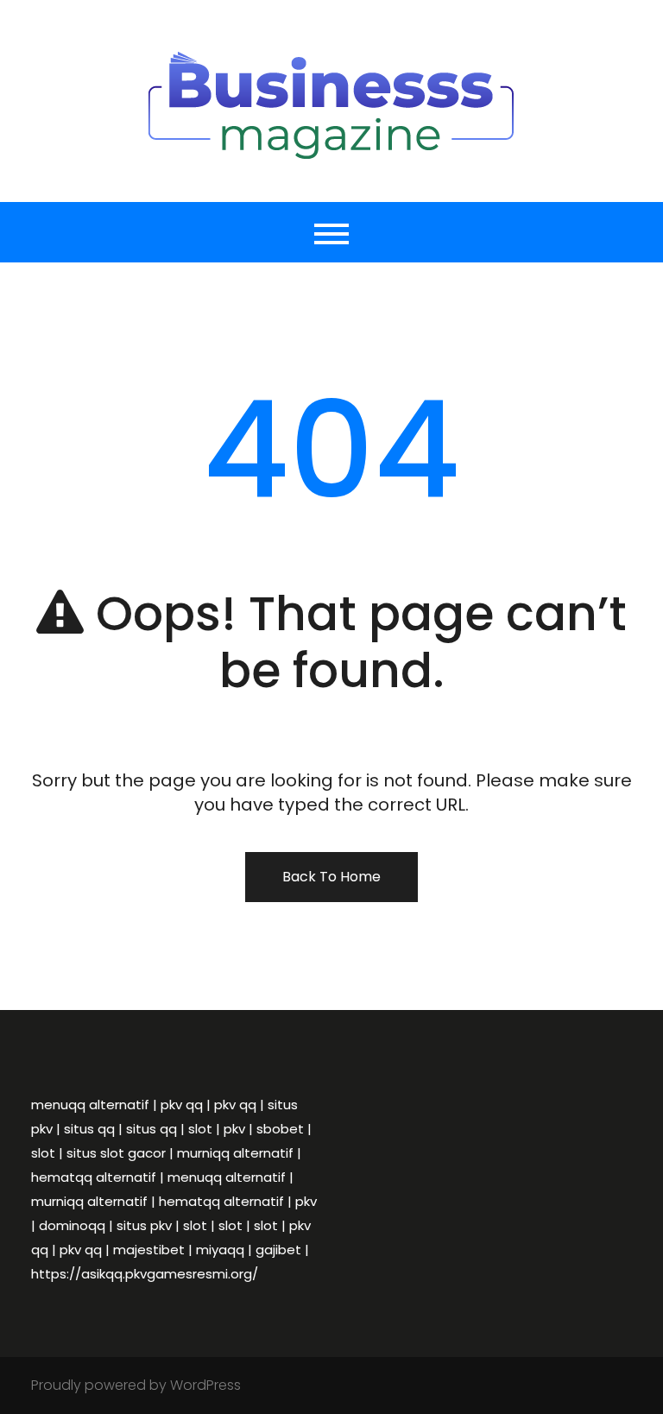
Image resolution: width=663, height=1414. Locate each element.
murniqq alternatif (235, 1153)
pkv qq (182, 1104)
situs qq (89, 1129)
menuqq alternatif (90, 1104)
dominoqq (72, 1225)
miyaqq (220, 1249)
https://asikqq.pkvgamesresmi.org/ (144, 1274)
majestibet (149, 1249)
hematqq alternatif (93, 1177)
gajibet (278, 1249)
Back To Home (331, 877)
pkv (234, 1129)
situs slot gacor (116, 1153)
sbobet (280, 1129)
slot (200, 1129)
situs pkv (144, 1225)
